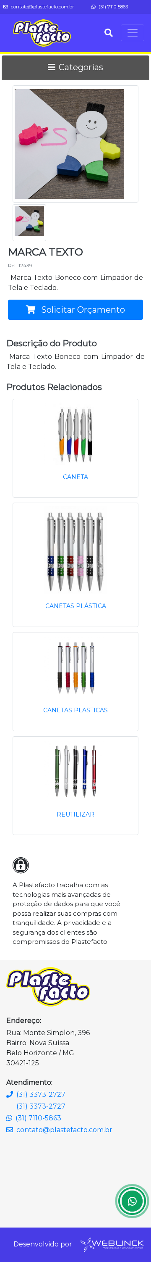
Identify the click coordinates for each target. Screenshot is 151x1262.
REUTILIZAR (75, 814)
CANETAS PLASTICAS (75, 710)
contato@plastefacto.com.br (42, 7)
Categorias (81, 67)
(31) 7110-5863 (112, 7)
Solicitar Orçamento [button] (82, 310)
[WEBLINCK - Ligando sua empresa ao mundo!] (112, 1244)
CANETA (75, 477)
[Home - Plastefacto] (42, 33)
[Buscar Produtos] (108, 33)
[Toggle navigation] (132, 32)
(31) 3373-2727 (40, 1095)
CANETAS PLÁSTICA (75, 606)
